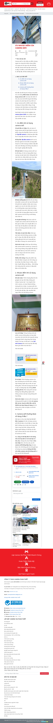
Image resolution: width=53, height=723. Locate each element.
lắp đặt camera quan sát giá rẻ (11, 650)
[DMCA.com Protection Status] (45, 721)
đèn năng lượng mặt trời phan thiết (12, 654)
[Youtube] (20, 485)
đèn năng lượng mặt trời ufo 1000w (12, 660)
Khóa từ (6, 698)
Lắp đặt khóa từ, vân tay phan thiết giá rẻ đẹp (14, 10)
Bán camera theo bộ (8, 631)
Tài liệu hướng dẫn (8, 627)
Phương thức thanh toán (9, 646)
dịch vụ (5, 637)
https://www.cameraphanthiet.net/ (34, 476)
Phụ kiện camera (41, 9)
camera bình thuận (8, 694)
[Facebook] (18, 485)
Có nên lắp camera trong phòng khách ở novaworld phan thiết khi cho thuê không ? (17, 529)
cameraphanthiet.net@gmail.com (34, 472)
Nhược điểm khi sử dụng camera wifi (27, 83)
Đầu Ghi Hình (23, 9)
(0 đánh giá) (36, 54)
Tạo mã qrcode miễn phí (9, 706)
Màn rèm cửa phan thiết (9, 681)
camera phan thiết (20, 114)
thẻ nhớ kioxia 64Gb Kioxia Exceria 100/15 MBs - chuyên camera (31, 369)
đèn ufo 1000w (7, 656)
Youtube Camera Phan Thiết (16, 612)
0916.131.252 (18, 472)
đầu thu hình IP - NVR (9, 689)
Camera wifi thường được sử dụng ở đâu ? (27, 88)
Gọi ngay (18, 481)
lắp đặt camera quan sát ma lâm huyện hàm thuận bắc (16, 691)
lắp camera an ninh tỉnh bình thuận (12, 693)
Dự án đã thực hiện (8, 623)
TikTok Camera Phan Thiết (15, 614)
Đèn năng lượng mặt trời (9, 629)
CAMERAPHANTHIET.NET (34, 720)
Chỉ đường (26, 481)
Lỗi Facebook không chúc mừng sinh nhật (17, 545)
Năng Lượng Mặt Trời (30, 10)
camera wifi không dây (31, 9)
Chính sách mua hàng (9, 638)
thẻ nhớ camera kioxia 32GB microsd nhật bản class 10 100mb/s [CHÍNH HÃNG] (31, 355)
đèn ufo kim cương (8, 658)
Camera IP (16, 9)
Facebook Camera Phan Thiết (17, 610)
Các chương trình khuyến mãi (10, 633)
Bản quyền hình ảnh (8, 663)
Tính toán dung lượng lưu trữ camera (12, 696)
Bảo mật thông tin (8, 640)
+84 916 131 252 (14, 591)
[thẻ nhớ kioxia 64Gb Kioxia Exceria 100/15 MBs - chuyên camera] (20, 372)
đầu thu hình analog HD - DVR (11, 687)
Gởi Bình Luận (36, 499)
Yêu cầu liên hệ (45, 673)
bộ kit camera (7, 685)
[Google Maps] (25, 485)
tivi (5, 700)
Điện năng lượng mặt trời (10, 712)
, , (25, 466)
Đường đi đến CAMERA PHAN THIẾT (12, 597)
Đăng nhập (40, 5)
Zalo (32, 481)
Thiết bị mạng (7, 710)
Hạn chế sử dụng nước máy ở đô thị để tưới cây (26, 528)
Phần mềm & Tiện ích (9, 661)
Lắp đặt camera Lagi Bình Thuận (11, 702)
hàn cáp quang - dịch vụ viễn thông (12, 635)
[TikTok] (23, 485)
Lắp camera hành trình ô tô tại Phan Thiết (13, 714)
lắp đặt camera (21, 134)
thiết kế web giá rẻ (8, 652)
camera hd (6, 683)
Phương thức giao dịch (9, 648)
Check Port (6, 704)
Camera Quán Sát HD (9, 9)
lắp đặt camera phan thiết (10, 679)
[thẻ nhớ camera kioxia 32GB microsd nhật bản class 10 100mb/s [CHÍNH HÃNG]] (20, 358)
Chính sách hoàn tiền (9, 642)
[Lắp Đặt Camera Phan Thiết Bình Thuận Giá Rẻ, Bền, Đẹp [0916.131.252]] (8, 3)
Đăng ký (40, 2)
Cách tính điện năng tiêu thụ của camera (13, 708)
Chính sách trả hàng (8, 644)
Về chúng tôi (7, 621)
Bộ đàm (6, 716)
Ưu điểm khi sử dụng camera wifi (25, 79)
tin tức (5, 625)
